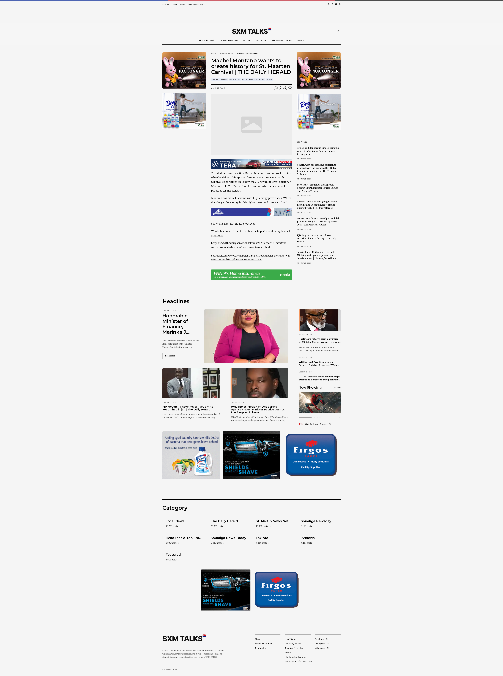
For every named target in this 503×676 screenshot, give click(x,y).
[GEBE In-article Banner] (251, 212)
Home (213, 53)
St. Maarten (260, 648)
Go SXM (269, 79)
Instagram (320, 643)
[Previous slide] (334, 387)
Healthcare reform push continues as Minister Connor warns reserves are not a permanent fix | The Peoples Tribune (319, 341)
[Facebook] (332, 4)
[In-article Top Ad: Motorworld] (251, 164)
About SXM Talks (179, 4)
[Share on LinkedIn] (290, 88)
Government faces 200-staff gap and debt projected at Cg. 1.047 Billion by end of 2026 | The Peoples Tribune (318, 221)
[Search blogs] (329, 4)
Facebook (319, 639)
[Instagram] (336, 4)
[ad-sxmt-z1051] (184, 111)
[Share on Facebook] (280, 88)
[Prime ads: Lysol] (184, 70)
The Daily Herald (207, 40)
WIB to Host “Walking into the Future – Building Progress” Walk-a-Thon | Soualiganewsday (319, 364)
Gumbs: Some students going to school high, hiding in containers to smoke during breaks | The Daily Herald (317, 204)
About (258, 639)
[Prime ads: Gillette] (251, 455)
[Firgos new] (312, 455)
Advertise (165, 4)
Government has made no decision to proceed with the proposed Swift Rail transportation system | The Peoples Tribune (317, 169)
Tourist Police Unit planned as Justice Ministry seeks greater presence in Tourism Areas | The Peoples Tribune (317, 255)
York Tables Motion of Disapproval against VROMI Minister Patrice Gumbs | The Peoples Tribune (318, 187)
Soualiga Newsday (229, 40)
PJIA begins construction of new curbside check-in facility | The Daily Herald (317, 238)
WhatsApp (320, 648)
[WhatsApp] (340, 4)
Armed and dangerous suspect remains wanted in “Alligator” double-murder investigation (318, 151)
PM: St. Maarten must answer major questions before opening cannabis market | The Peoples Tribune (319, 378)
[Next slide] (339, 387)
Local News (234, 79)
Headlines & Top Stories (253, 79)
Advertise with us (263, 643)
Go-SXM (300, 40)
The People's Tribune (295, 657)
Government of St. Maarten (298, 661)
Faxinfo (246, 40)
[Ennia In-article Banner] (251, 274)
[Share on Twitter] (285, 88)
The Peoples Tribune (281, 40)
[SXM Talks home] (251, 31)
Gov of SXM (261, 40)
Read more (171, 355)
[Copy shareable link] (276, 88)
